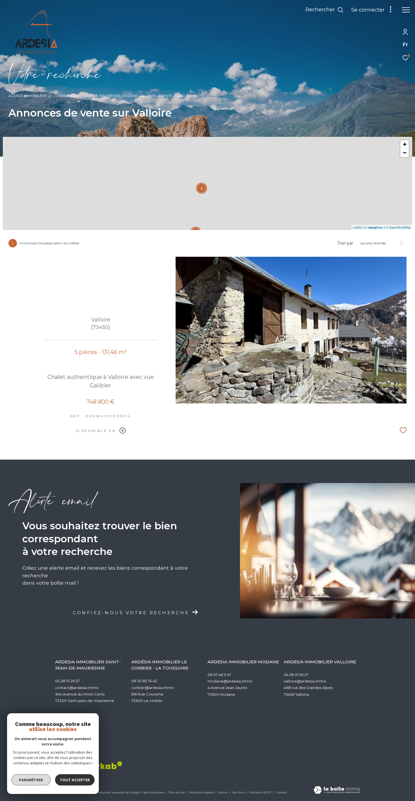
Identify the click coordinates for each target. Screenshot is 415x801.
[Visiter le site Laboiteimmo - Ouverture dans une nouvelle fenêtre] (337, 790)
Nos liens (239, 792)
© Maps (374, 227)
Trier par (345, 243)
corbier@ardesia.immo (152, 687)
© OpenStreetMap (398, 227)
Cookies (281, 792)
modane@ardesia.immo (229, 681)
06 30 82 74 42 (144, 681)
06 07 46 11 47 (219, 674)
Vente (166, 96)
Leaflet (357, 227)
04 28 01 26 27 (67, 681)
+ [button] (405, 144)
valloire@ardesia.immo (305, 681)
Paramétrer (31, 779)
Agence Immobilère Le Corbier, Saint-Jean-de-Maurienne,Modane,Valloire (82, 96)
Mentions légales (202, 792)
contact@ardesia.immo (77, 687)
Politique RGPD (260, 792)
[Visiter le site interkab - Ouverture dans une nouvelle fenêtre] (100, 765)
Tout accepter (75, 779)
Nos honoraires (154, 792)
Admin (223, 792)
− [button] (405, 152)
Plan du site (177, 792)
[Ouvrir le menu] (406, 10)
